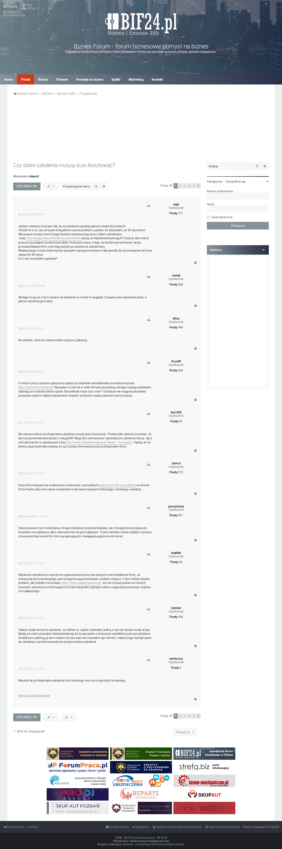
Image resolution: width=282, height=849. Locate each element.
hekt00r (176, 553)
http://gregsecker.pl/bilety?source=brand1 (53, 238)
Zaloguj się (214, 181)
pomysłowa (176, 506)
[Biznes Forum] (141, 23)
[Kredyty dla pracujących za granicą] (141, 767)
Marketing (136, 79)
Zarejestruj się (235, 181)
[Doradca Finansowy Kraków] (141, 753)
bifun (176, 318)
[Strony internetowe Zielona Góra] (77, 781)
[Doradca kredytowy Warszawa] (141, 808)
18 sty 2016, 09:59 (33, 214)
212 (180, 472)
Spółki (115, 79)
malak (176, 275)
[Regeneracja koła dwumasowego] (141, 794)
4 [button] (189, 185)
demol (176, 463)
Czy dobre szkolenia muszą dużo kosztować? (64, 165)
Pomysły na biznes (89, 79)
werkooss (176, 658)
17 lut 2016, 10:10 (32, 422)
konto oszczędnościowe (34, 695)
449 (180, 327)
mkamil (34, 176)
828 (180, 284)
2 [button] (180, 185)
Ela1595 (176, 412)
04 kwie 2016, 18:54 (34, 516)
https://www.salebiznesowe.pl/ (81, 582)
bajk (176, 204)
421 (180, 515)
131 (180, 213)
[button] (199, 185)
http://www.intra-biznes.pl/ (35, 387)
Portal (25, 79)
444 (180, 616)
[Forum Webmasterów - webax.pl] (204, 808)
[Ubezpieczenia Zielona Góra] (141, 781)
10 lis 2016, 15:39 (32, 669)
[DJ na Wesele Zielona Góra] (77, 794)
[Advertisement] (141, 131)
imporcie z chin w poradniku (118, 485)
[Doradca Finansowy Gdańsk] (77, 753)
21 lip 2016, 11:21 (32, 563)
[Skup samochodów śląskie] (204, 794)
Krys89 (176, 361)
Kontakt (157, 79)
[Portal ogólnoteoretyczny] (204, 767)
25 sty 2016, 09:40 (33, 285)
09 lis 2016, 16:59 (32, 618)
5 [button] (194, 185)
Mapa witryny (176, 844)
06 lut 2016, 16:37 (32, 328)
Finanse (62, 79)
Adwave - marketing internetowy (143, 844)
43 (180, 421)
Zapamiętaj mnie (222, 217)
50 (180, 562)
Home (8, 79)
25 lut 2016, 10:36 (32, 473)
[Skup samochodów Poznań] (77, 808)
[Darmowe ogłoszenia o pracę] (77, 767)
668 (180, 370)
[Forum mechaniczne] (204, 781)
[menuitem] (27, 5)
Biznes (43, 79)
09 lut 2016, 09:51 (32, 371)
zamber (176, 608)
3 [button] (185, 185)
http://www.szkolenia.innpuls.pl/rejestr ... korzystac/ (99, 442)
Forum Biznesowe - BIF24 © (149, 837)
